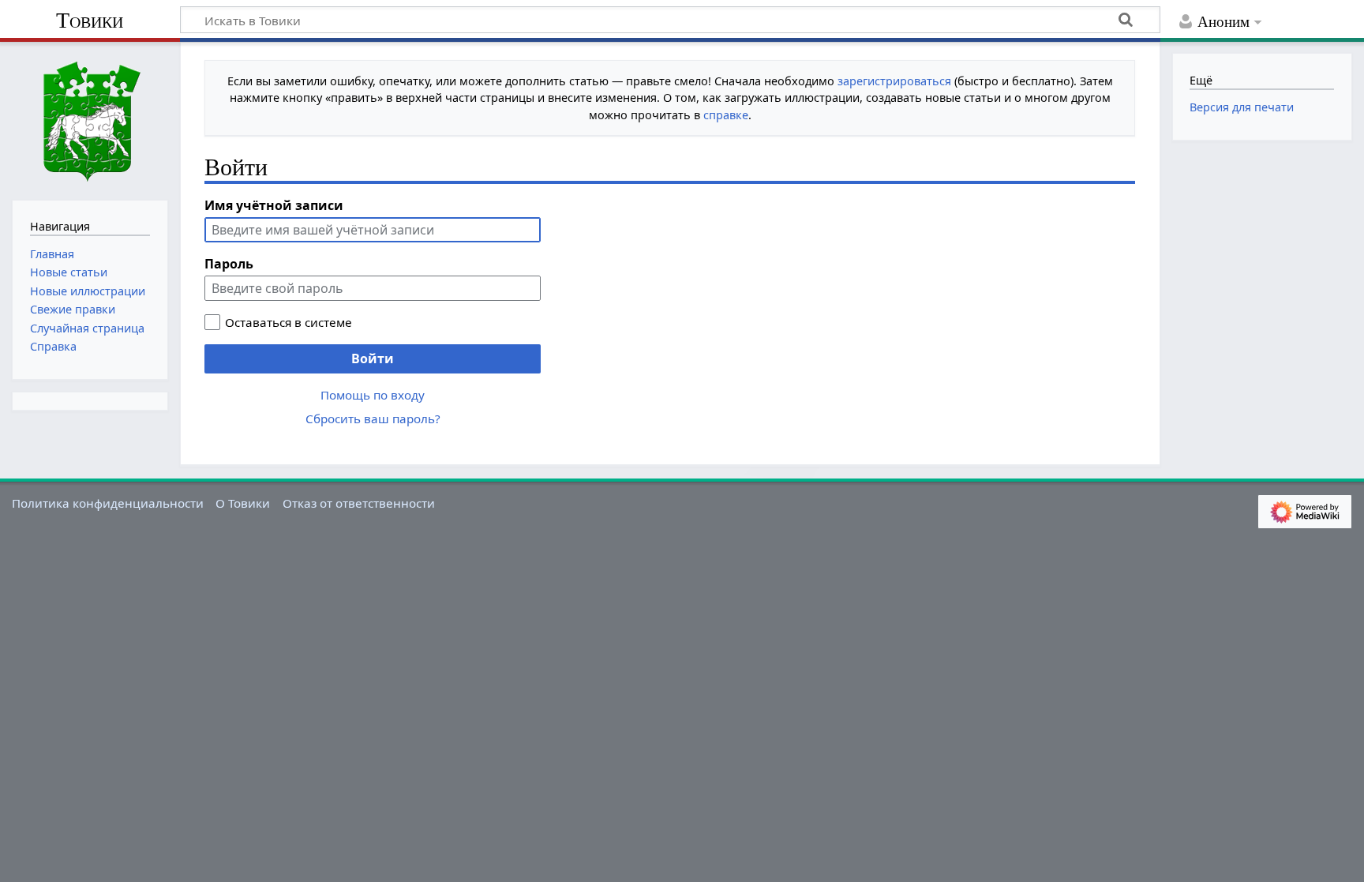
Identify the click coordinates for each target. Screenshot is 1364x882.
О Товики (242, 503)
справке (725, 114)
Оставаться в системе (288, 322)
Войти (372, 358)
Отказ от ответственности (359, 503)
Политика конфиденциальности (108, 503)
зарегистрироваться (894, 80)
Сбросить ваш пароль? (372, 418)
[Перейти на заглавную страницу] (90, 119)
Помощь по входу (372, 395)
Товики (89, 20)
